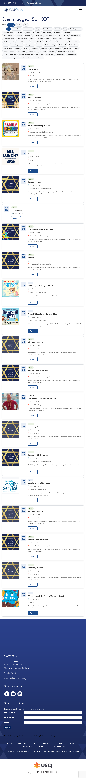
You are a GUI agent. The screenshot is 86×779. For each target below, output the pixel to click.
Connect (59, 743)
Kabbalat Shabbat (9, 38)
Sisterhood (44, 48)
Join (72, 743)
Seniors (6, 45)
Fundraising (19, 35)
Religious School (61, 42)
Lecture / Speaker (22, 38)
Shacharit (17, 48)
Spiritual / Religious (9, 51)
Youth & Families (25, 58)
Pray (35, 743)
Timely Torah (33, 69)
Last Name (10, 717)
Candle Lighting (47, 29)
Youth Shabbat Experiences (39, 125)
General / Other (37, 35)
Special (77, 48)
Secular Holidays (73, 42)
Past (26, 25)
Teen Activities (21, 51)
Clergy (65, 29)
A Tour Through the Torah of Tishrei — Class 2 (46, 596)
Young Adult (15, 58)
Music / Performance (23, 42)
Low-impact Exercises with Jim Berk (42, 398)
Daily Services (47, 32)
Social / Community (55, 48)
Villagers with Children (10, 54)
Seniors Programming (16, 45)
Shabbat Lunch (8, 48)
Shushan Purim (34, 48)
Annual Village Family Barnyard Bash (43, 314)
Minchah (68, 38)
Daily (38, 32)
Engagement (67, 32)
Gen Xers (27, 35)
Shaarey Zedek (29, 45)
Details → (33, 86)
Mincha (48, 38)
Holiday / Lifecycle (62, 35)
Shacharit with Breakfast (38, 370)
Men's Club (40, 38)
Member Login (57, 746)
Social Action (67, 48)
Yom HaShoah (60, 54)
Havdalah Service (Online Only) (40, 229)
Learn (46, 743)
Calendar (26, 746)
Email (7, 722)
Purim (52, 42)
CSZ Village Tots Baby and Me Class (42, 286)
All (8, 29)
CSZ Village (20, 32)
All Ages (37, 29)
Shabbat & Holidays (50, 45)
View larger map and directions (16, 667)
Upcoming (11, 25)
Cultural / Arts (30, 32)
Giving (40, 746)
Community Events (8, 32)
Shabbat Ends (62, 45)
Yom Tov (6, 58)
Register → (33, 171)
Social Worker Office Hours (39, 483)
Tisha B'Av (52, 51)
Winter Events (49, 54)
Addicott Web (75, 751)
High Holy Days (50, 35)
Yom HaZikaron (71, 54)
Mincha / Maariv (58, 38)
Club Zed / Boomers (75, 29)
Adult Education (27, 29)
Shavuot (25, 48)
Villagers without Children (26, 54)
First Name (10, 712)
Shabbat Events (73, 45)
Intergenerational (75, 35)
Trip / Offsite (61, 51)
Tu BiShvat (71, 51)
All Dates (19, 25)
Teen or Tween (32, 51)
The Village (43, 51)
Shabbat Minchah (35, 182)
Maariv (32, 38)
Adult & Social (16, 29)
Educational (57, 32)
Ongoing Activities (37, 42)
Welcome (23, 743)
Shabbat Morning (35, 97)
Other (46, 42)
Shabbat (39, 45)
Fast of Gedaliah (8, 35)
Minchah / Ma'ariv (9, 42)
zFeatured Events (38, 58)
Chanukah (57, 29)
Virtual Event (39, 54)
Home (9, 743)
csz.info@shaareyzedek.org (31, 3)
